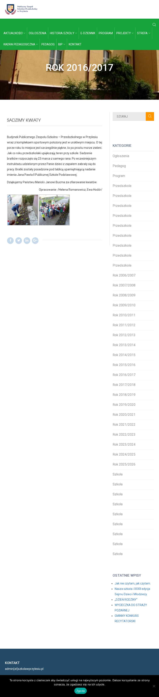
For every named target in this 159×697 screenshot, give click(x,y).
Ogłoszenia (37, 33)
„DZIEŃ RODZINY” (126, 599)
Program (106, 33)
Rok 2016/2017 (124, 375)
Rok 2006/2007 (124, 275)
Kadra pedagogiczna (20, 44)
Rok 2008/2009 (124, 295)
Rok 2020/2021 (124, 415)
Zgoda (80, 690)
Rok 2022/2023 (124, 434)
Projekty (123, 33)
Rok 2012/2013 (124, 335)
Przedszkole (122, 186)
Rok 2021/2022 (124, 425)
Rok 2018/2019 (124, 395)
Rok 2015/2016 (124, 365)
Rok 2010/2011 (124, 315)
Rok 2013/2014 (124, 345)
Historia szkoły (62, 33)
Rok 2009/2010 (124, 305)
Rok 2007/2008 (124, 285)
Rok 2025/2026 (124, 464)
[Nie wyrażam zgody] (154, 686)
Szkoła (118, 474)
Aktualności (13, 33)
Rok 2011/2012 (124, 325)
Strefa (142, 33)
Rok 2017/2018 (124, 385)
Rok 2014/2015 (124, 355)
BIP (60, 44)
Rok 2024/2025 (124, 454)
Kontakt (75, 44)
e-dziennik (88, 33)
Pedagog (48, 44)
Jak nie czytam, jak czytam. (133, 583)
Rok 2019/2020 (124, 405)
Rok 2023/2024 (124, 444)
